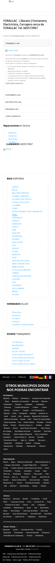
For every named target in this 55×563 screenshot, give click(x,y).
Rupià (34, 477)
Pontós (13, 425)
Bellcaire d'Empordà (25, 462)
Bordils (25, 499)
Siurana (31, 437)
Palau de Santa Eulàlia (42, 419)
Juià (32, 505)
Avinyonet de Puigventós (41, 398)
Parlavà (6, 477)
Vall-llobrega (24, 486)
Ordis (29, 419)
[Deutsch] (41, 377)
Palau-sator (38, 474)
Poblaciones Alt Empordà (16, 554)
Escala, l (16, 410)
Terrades (40, 437)
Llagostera (41, 505)
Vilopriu (43, 486)
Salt (35, 508)
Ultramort (13, 486)
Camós (15, 530)
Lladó (5, 416)
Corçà (5, 468)
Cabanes (18, 404)
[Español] (36, 377)
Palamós (27, 474)
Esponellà (7, 532)
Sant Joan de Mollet (30, 511)
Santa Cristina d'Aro (19, 480)
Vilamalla (19, 446)
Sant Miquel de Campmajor (13, 535)
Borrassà (35, 401)
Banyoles (6, 530)
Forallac (18, 471)
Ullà (5, 486)
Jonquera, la (43, 413)
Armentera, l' (25, 398)
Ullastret (46, 483)
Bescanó (16, 499)
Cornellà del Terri (27, 530)
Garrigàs (33, 413)
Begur (13, 462)
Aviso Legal (17, 560)
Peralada (40, 422)
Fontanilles (7, 471)
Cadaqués (28, 404)
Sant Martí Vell (36, 514)
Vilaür (5, 449)
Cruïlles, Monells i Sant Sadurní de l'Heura (26, 468)
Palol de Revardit (32, 532)
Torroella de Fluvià (10, 440)
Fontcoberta (18, 532)
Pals (47, 474)
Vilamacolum (8, 446)
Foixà (47, 468)
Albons (6, 462)
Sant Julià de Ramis (20, 514)
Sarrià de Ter (19, 517)
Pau (19, 422)
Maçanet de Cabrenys (40, 416)
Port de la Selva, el (25, 425)
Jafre (45, 471)
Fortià (14, 413)
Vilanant (42, 446)
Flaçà (49, 502)
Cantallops (40, 404)
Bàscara (44, 401)
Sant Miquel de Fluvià (22, 431)
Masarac (27, 416)
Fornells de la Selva (12, 505)
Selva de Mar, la (20, 437)
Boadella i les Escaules (20, 401)
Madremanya (18, 508)
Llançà (13, 416)
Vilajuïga (37, 443)
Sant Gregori (15, 511)
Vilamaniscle (31, 446)
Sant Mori (37, 431)
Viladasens (42, 517)
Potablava (35, 549)
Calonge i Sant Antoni (12, 465)
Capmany (7, 407)
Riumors (7, 428)
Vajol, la (23, 440)
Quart (29, 508)
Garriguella (23, 413)
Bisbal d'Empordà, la (42, 462)
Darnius (7, 410)
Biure (7, 401)
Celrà (29, 502)
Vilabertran (8, 443)
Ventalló (31, 440)
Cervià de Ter (39, 502)
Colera (44, 407)
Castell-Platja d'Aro (30, 465)
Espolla (26, 410)
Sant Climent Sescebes (28, 428)
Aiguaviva (6, 499)
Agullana (6, 398)
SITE (4, 554)
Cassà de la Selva (17, 502)
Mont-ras (6, 474)
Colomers (44, 465)
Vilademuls (39, 535)
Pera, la (15, 477)
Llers (20, 416)
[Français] (50, 377)
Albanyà (15, 398)
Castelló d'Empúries (22, 407)
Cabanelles (7, 404)
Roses (15, 428)
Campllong (35, 499)
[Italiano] (45, 377)
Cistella (35, 407)
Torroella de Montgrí (32, 483)
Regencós (24, 477)
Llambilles (7, 508)
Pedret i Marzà (29, 422)
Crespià (39, 530)
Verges (34, 486)
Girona (25, 505)
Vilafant (28, 443)
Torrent (19, 483)
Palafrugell (17, 474)
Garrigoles (28, 471)
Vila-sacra (41, 440)
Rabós (47, 425)
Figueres (6, 413)
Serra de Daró (35, 480)
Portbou (39, 425)
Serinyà (29, 535)
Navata (22, 419)
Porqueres (46, 532)
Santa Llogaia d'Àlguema (23, 434)
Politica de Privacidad (31, 560)
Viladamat (19, 443)
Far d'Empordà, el (38, 410)
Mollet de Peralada (11, 419)
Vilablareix (32, 517)
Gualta (37, 471)
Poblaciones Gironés (19, 557)
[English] (32, 377)
